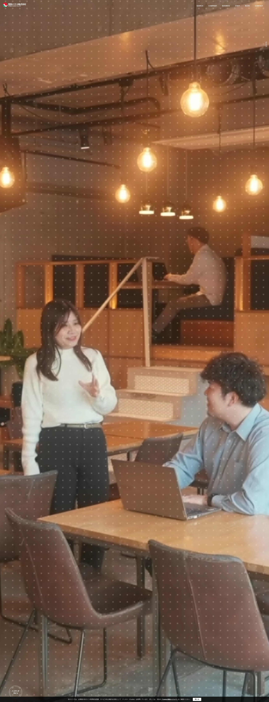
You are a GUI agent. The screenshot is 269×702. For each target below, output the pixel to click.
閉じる (197, 699)
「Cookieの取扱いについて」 (169, 699)
